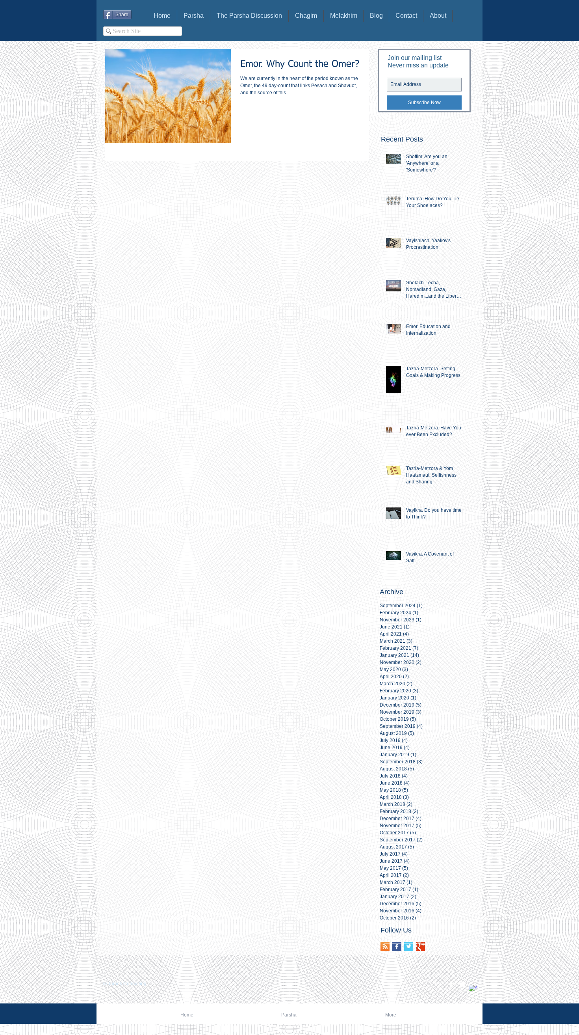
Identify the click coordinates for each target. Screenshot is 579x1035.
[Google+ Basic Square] (420, 946)
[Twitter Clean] (462, 984)
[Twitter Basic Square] (408, 946)
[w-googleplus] (473, 989)
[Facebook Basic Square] (396, 946)
